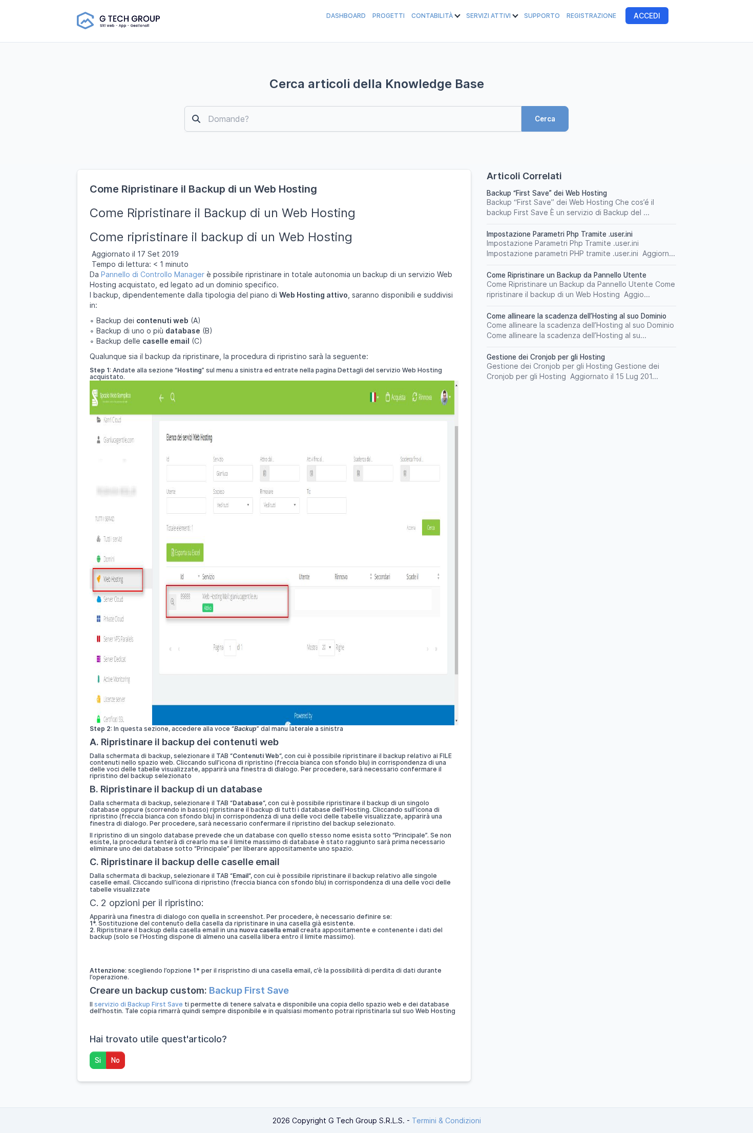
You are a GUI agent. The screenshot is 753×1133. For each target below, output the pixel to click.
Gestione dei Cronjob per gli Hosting (546, 357)
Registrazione (591, 15)
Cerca (545, 119)
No (115, 1060)
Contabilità (432, 15)
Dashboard (346, 15)
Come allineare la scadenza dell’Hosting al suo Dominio (576, 316)
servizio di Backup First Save (138, 1004)
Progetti (388, 15)
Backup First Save (249, 990)
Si (98, 1060)
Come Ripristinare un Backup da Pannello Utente (566, 275)
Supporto (542, 15)
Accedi (647, 15)
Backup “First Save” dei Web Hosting (547, 193)
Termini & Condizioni (446, 1120)
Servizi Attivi (489, 15)
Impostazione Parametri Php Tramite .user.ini (560, 234)
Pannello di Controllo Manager (152, 274)
